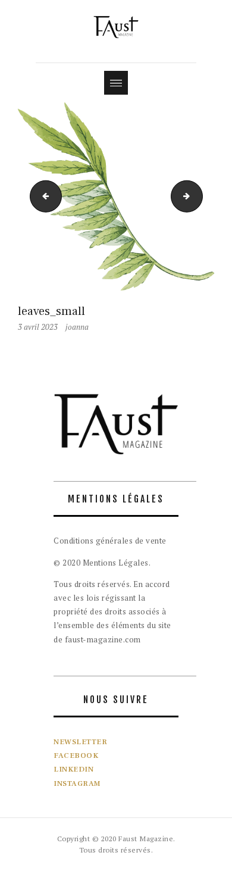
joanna (77, 326)
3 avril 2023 (38, 326)
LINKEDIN (73, 769)
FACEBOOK (76, 755)
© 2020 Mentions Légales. (102, 562)
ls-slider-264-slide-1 (199, 196)
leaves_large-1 (42, 196)
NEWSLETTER (80, 742)
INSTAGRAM (77, 783)
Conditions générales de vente (110, 540)
